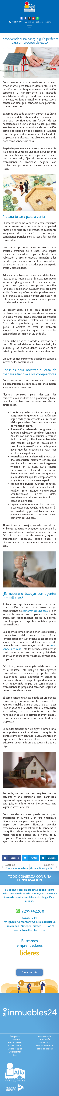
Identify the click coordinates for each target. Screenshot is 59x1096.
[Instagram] (29, 18)
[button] (29, 27)
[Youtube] (33, 18)
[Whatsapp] (37, 18)
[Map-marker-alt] (21, 18)
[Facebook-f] (25, 18)
